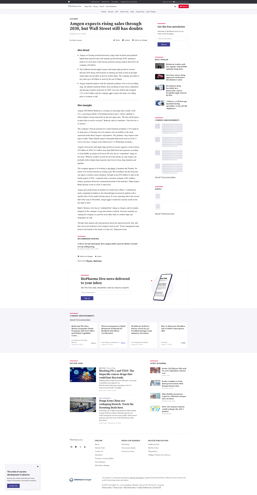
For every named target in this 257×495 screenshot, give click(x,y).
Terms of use (117, 487)
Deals (132, 11)
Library (95, 6)
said (98, 69)
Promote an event (168, 214)
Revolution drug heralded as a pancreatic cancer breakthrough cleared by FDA (176, 90)
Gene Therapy (151, 11)
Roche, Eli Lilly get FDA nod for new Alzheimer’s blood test (174, 370)
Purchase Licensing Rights (104, 458)
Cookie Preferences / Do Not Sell (149, 487)
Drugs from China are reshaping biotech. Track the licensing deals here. (116, 404)
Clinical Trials (124, 11)
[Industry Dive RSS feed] (85, 447)
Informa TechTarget (137, 478)
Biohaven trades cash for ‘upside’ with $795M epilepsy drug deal (176, 66)
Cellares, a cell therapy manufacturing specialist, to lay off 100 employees (176, 105)
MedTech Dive (105, 2)
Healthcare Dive (95, 2)
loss (87, 90)
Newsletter (98, 455)
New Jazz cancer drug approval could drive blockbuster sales (175, 77)
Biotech (110, 11)
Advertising (125, 444)
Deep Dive (88, 6)
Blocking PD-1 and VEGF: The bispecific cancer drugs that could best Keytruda (116, 374)
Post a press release (168, 177)
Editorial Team (100, 448)
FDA (116, 11)
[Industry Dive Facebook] (76, 447)
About (97, 444)
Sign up (185, 6)
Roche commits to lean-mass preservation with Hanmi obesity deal (172, 383)
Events (102, 6)
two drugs (111, 168)
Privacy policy (107, 487)
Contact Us (99, 451)
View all (157, 177)
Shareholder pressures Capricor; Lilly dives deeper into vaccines (174, 396)
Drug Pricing (140, 11)
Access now (13, 486)
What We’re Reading (102, 465)
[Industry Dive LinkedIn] (71, 447)
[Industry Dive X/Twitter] (80, 447)
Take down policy (129, 487)
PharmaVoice (115, 2)
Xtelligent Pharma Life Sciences (129, 2)
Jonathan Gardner (84, 249)
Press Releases (111, 6)
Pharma (103, 11)
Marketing (97, 261)
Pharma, (89, 261)
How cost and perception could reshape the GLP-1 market (173, 409)
